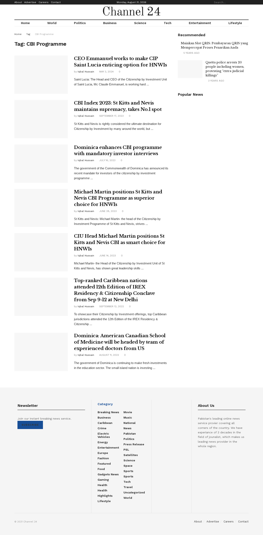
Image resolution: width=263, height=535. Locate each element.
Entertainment (200, 23)
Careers (43, 2)
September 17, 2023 (111, 115)
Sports (128, 471)
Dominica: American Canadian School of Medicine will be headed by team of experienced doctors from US (120, 342)
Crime (102, 428)
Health (102, 485)
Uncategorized (134, 492)
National (129, 423)
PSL (126, 449)
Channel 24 (131, 12)
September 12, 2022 (111, 306)
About (18, 2)
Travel (128, 487)
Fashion (103, 458)
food (101, 469)
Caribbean (105, 423)
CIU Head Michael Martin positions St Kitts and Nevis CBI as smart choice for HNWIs (119, 242)
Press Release (133, 444)
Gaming (103, 479)
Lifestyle (235, 23)
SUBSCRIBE (30, 424)
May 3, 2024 (106, 71)
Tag (28, 34)
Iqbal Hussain (86, 71)
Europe (103, 453)
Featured (104, 463)
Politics (80, 23)
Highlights (105, 495)
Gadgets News (108, 474)
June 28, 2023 (107, 211)
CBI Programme (44, 34)
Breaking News (108, 412)
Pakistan (129, 433)
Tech (167, 23)
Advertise (30, 2)
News (127, 428)
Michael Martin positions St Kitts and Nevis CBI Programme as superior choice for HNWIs (118, 198)
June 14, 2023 (107, 255)
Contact (56, 2)
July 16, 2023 (106, 160)
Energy (103, 442)
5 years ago (191, 52)
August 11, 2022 (108, 355)
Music (127, 417)
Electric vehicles (104, 435)
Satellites (130, 455)
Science (140, 23)
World (52, 23)
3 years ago (215, 80)
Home (25, 23)
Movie (127, 412)
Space (128, 465)
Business (110, 23)
